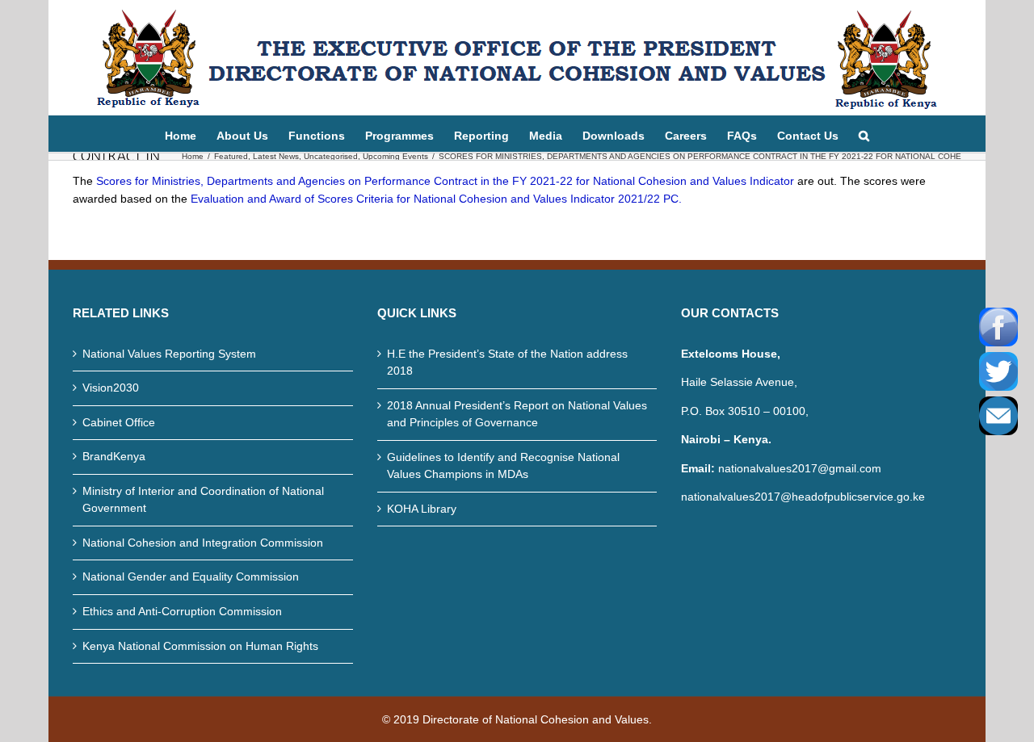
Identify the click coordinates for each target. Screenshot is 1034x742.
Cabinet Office (118, 422)
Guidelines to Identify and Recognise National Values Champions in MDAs (503, 466)
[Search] (864, 133)
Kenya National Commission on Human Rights (200, 645)
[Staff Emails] (998, 415)
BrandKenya (113, 456)
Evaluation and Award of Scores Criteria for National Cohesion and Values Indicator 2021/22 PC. (436, 198)
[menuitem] (190, 133)
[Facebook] (998, 327)
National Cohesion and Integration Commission (202, 542)
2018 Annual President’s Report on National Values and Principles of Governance (517, 414)
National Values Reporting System (169, 353)
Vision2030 (110, 387)
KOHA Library (421, 508)
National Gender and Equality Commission (190, 576)
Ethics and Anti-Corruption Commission (182, 611)
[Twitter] (998, 371)
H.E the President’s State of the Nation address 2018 (507, 362)
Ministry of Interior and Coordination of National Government (203, 499)
